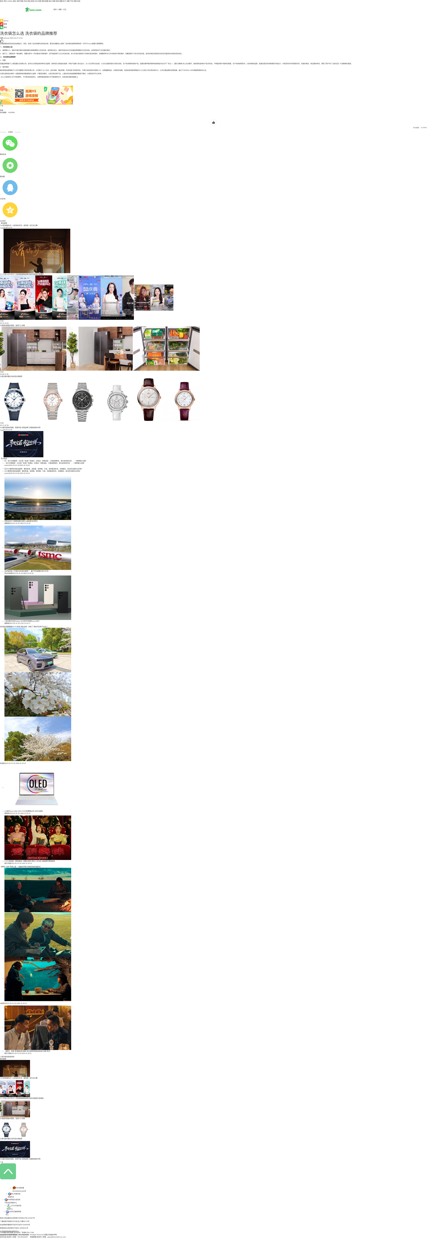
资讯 (5, 1)
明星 (21, 1)
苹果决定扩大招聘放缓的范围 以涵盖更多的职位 (21, 521)
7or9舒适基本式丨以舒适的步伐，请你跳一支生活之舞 (18, 225)
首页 (1, 1)
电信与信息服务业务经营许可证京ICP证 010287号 (17, 1218)
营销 (43, 1)
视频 (53, 1)
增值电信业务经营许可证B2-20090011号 (14, 1228)
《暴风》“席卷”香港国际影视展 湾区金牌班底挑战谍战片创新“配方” (27, 1051)
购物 (75, 1)
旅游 (32, 1)
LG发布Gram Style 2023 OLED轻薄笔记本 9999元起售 (23, 811)
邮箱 (46, 1)
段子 (64, 1)
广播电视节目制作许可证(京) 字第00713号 (14, 1221)
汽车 (71, 1)
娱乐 (14, 1)
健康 (60, 1)
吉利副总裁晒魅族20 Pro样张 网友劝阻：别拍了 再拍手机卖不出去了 (24, 627)
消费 (68, 1)
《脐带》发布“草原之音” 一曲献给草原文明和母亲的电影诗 (20, 867)
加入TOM (30, 1232)
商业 (50, 1)
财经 (57, 1)
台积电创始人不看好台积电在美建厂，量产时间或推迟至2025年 (26, 571)
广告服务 (23, 1232)
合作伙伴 (17, 1232)
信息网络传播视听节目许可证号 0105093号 (15, 1225)
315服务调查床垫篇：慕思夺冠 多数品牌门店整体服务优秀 (20, 427)
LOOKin (10, 1)
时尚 (25, 1)
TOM (2, 228)
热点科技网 (8, 573)
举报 (1, 110)
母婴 (39, 1)
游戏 (28, 1)
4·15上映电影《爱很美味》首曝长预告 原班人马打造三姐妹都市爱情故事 (29, 861)
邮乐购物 (10, 1232)
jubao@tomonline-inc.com (56, 1237)
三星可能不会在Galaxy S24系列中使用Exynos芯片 (21, 621)
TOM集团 (3, 1232)
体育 (18, 1)
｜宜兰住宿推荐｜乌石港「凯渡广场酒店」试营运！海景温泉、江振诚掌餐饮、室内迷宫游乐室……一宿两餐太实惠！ (44, 463)
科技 (78, 1)
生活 (36, 1)
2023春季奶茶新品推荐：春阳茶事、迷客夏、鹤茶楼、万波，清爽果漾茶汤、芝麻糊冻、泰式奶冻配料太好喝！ (42, 471)
